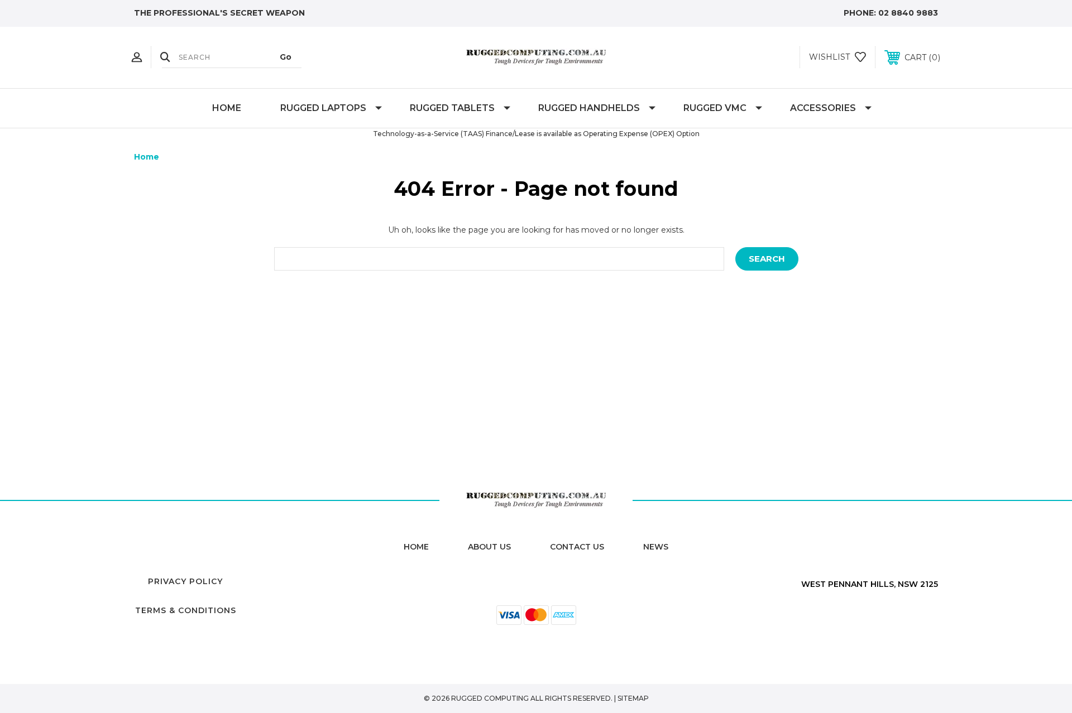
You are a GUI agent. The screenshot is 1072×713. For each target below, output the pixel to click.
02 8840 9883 (908, 13)
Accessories (823, 108)
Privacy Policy (185, 581)
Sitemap (633, 698)
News (655, 547)
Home (226, 108)
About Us (489, 547)
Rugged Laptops (323, 108)
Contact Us (577, 547)
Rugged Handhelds (589, 108)
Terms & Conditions (185, 610)
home (416, 547)
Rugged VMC (714, 108)
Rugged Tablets (452, 108)
